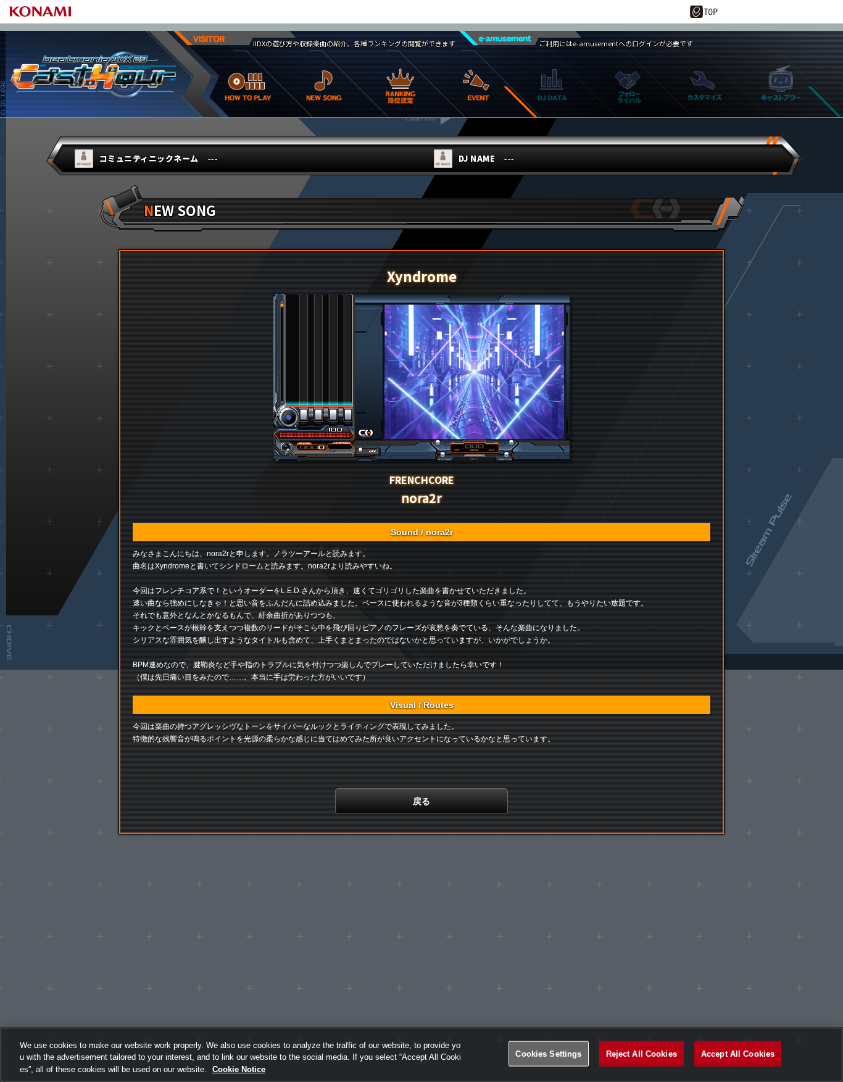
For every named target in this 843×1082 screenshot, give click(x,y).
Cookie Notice (238, 1069)
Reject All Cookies (641, 1053)
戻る (421, 801)
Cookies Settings (548, 1053)
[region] (421, 1054)
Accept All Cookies (737, 1053)
